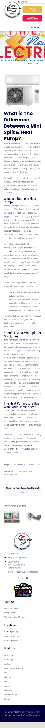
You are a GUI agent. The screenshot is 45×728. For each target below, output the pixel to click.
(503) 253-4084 (13, 553)
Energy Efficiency (23, 471)
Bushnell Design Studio (32, 715)
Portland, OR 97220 (14, 568)
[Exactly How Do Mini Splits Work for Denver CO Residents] (33, 512)
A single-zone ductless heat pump (27, 350)
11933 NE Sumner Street (16, 565)
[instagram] (22, 578)
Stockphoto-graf (20, 465)
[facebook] (18, 578)
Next (37, 63)
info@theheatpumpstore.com (18, 558)
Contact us (26, 449)
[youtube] (27, 578)
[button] (6, 517)
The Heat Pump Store (12, 434)
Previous (29, 63)
